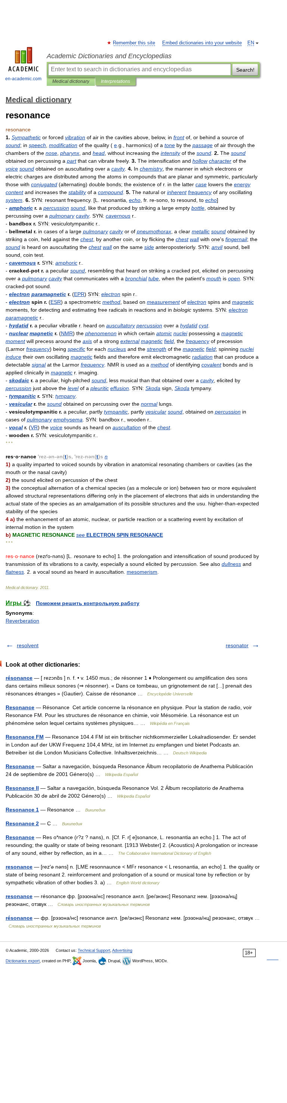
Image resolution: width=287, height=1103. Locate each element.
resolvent (27, 645)
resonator (237, 645)
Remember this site (134, 43)
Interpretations (115, 81)
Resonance (20, 707)
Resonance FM (25, 737)
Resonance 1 (22, 810)
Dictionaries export (23, 961)
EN (250, 43)
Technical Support (94, 950)
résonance (19, 678)
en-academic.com (23, 78)
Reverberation (22, 621)
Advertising (122, 950)
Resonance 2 (22, 823)
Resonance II (22, 788)
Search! (245, 70)
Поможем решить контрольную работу (87, 603)
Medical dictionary (70, 81)
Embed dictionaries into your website (202, 43)
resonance (19, 867)
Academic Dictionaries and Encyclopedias (109, 56)
